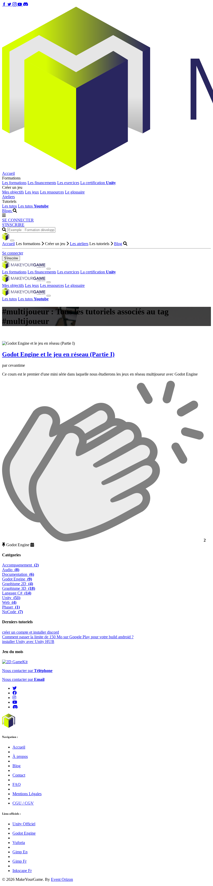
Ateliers (8, 197)
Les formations (14, 183)
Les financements (42, 183)
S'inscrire (11, 258)
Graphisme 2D (17, 584)
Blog (118, 243)
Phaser (11, 607)
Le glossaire (75, 192)
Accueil (8, 173)
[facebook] (14, 693)
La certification (98, 183)
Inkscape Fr (22, 870)
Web (9, 602)
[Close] (12, 240)
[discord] (15, 707)
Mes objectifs (13, 192)
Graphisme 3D (18, 588)
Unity (11, 598)
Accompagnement (20, 565)
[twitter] (14, 688)
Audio (10, 569)
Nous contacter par (27, 670)
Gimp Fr (19, 861)
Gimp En (20, 852)
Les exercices (68, 183)
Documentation (18, 574)
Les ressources (52, 192)
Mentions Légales (27, 794)
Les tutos (9, 206)
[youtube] (14, 702)
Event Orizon (62, 879)
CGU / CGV (23, 803)
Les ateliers (79, 243)
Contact (18, 775)
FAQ (16, 784)
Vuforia (18, 842)
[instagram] (14, 697)
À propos (20, 756)
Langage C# (16, 593)
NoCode (12, 612)
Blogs (7, 211)
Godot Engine (17, 579)
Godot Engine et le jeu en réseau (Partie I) (58, 354)
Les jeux (32, 192)
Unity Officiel (23, 824)
